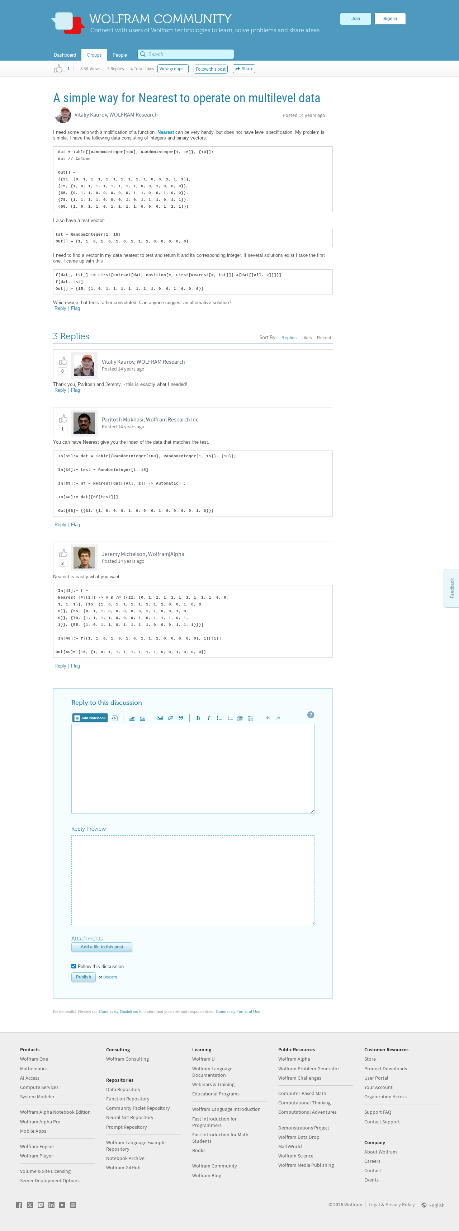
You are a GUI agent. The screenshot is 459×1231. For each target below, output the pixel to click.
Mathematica (34, 1068)
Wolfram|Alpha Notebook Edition (55, 1112)
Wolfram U (203, 1059)
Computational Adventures (307, 1112)
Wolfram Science (295, 1155)
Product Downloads (385, 1068)
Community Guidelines (118, 1011)
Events (371, 1179)
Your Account (378, 1087)
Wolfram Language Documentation (212, 1071)
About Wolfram (380, 1152)
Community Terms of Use (238, 1011)
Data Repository (123, 1089)
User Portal (376, 1078)
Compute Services (39, 1087)
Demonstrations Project (303, 1127)
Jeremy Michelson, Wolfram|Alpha (143, 553)
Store (370, 1059)
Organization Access (385, 1096)
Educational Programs (216, 1093)
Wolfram (353, 1204)
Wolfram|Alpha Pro (40, 1121)
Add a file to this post (102, 946)
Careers (372, 1161)
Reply (60, 308)
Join (355, 18)
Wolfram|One (34, 1059)
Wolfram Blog (206, 1175)
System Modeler (37, 1096)
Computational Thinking (304, 1102)
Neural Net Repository (129, 1117)
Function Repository (128, 1098)
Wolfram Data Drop (299, 1137)
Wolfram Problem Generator (308, 1068)
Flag (75, 308)
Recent (324, 337)
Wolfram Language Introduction (226, 1109)
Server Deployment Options (50, 1180)
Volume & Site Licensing (45, 1171)
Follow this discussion (101, 966)
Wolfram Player (36, 1155)
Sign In (390, 18)
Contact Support (382, 1121)
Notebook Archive (125, 1158)
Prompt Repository (126, 1127)
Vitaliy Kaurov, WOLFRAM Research (116, 114)
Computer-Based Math (302, 1093)
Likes (307, 337)
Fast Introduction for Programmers (214, 1122)
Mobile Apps (33, 1131)
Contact (372, 1170)
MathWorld (290, 1146)
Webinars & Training (213, 1084)
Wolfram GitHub (123, 1167)
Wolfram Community (214, 1165)
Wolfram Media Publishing (306, 1165)
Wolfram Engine (37, 1146)
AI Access (29, 1078)
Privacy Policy (400, 1204)
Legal (374, 1204)
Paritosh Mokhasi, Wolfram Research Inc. (151, 419)
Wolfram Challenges (299, 1078)
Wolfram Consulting (127, 1059)
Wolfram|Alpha (294, 1059)
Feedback (452, 588)
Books (198, 1150)
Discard (110, 977)
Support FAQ (377, 1112)
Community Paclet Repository (138, 1108)
